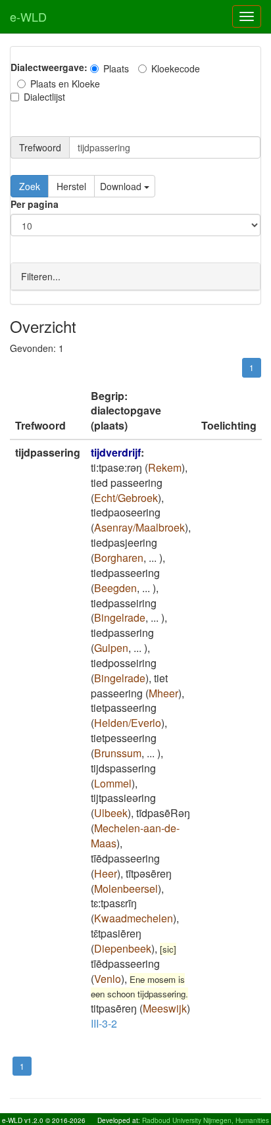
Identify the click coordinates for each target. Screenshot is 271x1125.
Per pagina (35, 204)
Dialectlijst (44, 96)
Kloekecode (175, 68)
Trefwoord (40, 147)
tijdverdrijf (116, 452)
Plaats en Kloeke (65, 83)
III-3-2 (104, 1023)
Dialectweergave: (49, 67)
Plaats (116, 68)
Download (122, 186)
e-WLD (28, 16)
